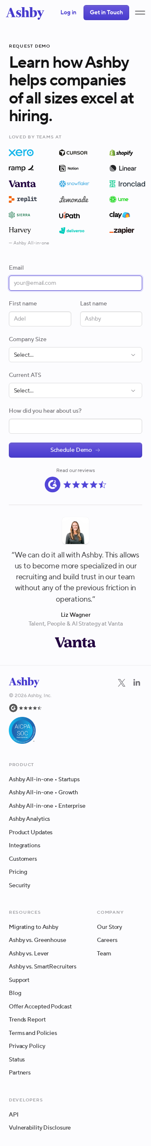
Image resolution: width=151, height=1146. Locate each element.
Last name (93, 304)
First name (23, 304)
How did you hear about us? (45, 411)
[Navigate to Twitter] (121, 682)
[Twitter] (121, 710)
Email (16, 268)
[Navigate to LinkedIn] (136, 682)
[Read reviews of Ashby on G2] (75, 485)
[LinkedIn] (136, 710)
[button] (140, 13)
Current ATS (25, 375)
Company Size (28, 339)
